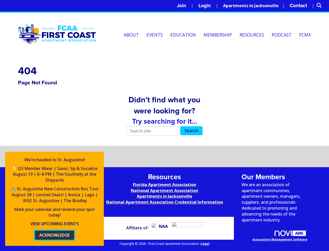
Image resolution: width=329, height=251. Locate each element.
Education (183, 35)
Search (191, 130)
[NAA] (161, 228)
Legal (204, 243)
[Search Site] (321, 5)
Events (155, 35)
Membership (218, 35)
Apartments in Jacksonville (251, 5)
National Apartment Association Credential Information (164, 202)
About (131, 35)
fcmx (305, 35)
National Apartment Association (164, 190)
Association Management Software (279, 239)
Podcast (281, 35)
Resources (252, 35)
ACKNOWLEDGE (54, 235)
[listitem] (185, 5)
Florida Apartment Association (164, 184)
